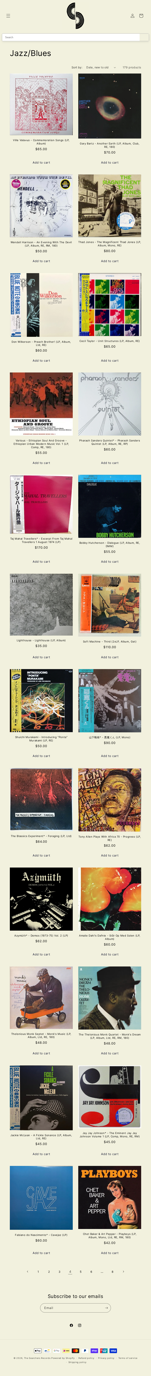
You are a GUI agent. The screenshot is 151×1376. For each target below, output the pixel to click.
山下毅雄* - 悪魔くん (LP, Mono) (110, 737)
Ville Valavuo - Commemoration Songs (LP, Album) (41, 142)
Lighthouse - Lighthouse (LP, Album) (41, 640)
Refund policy (86, 1358)
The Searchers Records (37, 1358)
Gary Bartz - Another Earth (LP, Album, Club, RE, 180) (109, 145)
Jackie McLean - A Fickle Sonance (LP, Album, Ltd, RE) (41, 1137)
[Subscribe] (106, 1308)
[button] (8, 15)
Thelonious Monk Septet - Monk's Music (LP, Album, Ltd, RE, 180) (41, 1035)
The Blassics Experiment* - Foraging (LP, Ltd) (41, 836)
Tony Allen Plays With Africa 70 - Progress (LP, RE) (109, 838)
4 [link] (70, 1272)
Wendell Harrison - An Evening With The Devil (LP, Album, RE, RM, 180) (41, 244)
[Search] (144, 37)
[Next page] (123, 1271)
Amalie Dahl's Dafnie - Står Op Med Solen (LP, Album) (109, 937)
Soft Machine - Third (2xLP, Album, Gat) (109, 641)
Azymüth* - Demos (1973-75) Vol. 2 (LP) (41, 935)
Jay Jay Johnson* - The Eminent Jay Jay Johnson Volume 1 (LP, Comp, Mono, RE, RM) (110, 1134)
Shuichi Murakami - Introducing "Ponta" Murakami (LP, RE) (41, 738)
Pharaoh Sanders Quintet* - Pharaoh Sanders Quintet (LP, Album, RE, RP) (109, 442)
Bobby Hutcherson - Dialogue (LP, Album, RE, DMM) (109, 544)
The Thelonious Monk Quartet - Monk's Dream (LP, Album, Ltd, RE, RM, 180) (110, 1036)
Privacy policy (106, 1358)
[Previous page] (27, 1271)
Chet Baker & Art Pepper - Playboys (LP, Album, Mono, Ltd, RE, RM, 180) (109, 1235)
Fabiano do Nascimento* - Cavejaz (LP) (41, 1234)
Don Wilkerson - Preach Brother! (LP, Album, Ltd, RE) (41, 343)
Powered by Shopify (63, 1358)
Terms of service (127, 1358)
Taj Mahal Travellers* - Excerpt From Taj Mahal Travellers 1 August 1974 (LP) (41, 540)
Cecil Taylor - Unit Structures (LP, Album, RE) (109, 341)
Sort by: (77, 67)
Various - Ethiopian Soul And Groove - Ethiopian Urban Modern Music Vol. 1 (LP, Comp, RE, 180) (41, 444)
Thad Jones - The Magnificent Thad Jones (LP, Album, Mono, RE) (109, 243)
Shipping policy (77, 1362)
